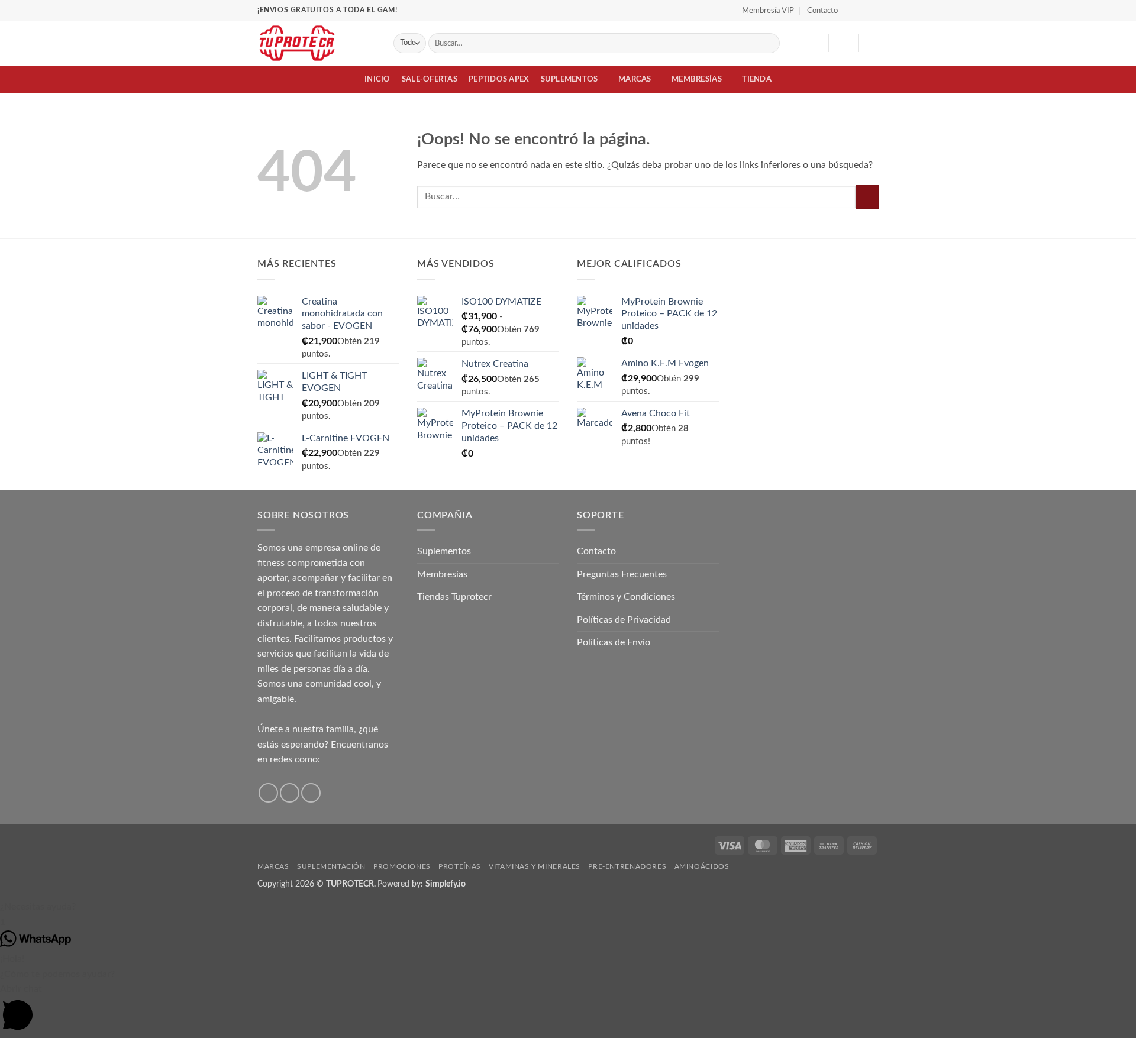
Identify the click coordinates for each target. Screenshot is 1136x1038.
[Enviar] (769, 43)
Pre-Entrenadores (627, 866)
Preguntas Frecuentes (622, 574)
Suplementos (569, 79)
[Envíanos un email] (311, 793)
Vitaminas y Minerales (534, 866)
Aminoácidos (702, 866)
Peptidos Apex (499, 79)
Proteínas (459, 866)
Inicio (377, 79)
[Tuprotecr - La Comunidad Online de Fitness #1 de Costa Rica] (316, 43)
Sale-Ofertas (429, 79)
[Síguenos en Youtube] (872, 10)
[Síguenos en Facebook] (850, 10)
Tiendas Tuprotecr (454, 597)
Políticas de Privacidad (624, 620)
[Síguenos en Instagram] (861, 10)
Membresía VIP (768, 10)
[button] (843, 43)
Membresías (697, 79)
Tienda (757, 79)
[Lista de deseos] (814, 43)
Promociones (402, 866)
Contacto (822, 10)
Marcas (634, 79)
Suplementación (331, 866)
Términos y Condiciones (626, 597)
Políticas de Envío (613, 642)
